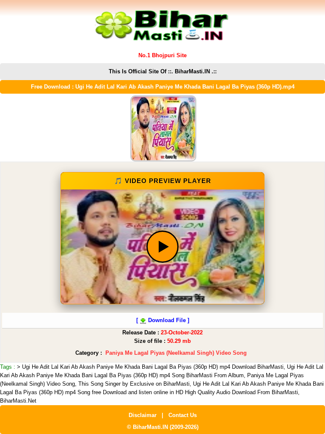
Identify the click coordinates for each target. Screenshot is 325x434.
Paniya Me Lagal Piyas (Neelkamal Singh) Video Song (176, 353)
